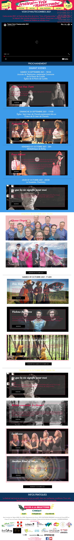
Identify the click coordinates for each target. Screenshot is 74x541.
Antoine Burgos (38, 539)
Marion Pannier (38, 538)
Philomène (37, 537)
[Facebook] (47, 538)
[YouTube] (50, 538)
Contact (36, 511)
